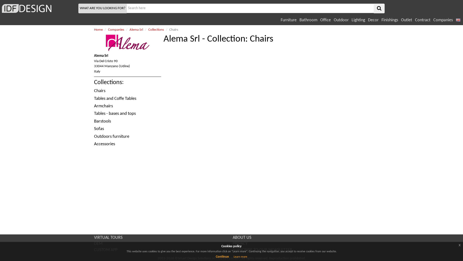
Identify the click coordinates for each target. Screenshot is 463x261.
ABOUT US (242, 237)
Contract (422, 20)
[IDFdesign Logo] (38, 8)
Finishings (389, 20)
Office (325, 20)
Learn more (240, 256)
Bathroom (308, 20)
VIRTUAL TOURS (108, 237)
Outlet (406, 20)
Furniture (289, 20)
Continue (222, 257)
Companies (443, 20)
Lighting (358, 20)
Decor (373, 20)
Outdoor (341, 20)
